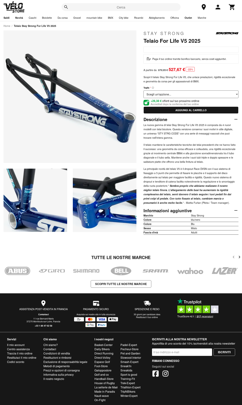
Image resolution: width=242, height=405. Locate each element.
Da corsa (63, 17)
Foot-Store (101, 366)
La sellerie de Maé (106, 387)
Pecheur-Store (129, 349)
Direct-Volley (102, 358)
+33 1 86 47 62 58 (43, 325)
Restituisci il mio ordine (21, 358)
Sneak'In (125, 366)
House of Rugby (104, 383)
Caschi (32, 17)
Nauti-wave (101, 396)
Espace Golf (102, 362)
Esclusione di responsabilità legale (65, 362)
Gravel (77, 17)
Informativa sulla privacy (58, 374)
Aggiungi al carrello (191, 110)
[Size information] (153, 87)
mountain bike (94, 17)
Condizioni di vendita (56, 353)
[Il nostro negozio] (203, 7)
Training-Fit (127, 379)
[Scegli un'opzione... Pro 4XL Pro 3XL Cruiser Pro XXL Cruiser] (190, 94)
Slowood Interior (130, 358)
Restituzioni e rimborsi (57, 358)
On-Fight (99, 400)
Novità (19, 17)
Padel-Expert (128, 345)
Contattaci (43, 314)
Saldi (7, 17)
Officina (174, 17)
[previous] (233, 257)
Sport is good (128, 374)
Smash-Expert (129, 362)
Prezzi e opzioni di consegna (61, 370)
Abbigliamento (157, 17)
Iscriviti (224, 352)
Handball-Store (104, 379)
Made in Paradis (104, 391)
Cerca (121, 7)
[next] (239, 257)
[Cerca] (66, 7)
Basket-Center (103, 345)
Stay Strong (164, 33)
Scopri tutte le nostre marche (121, 284)
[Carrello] (232, 7)
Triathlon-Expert (130, 387)
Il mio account (15, 345)
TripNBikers (127, 391)
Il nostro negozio (53, 379)
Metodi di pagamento (56, 366)
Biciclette (47, 17)
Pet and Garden (130, 353)
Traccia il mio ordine (19, 353)
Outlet (188, 17)
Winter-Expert (128, 396)
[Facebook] (155, 374)
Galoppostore (102, 370)
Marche (202, 17)
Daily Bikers (102, 349)
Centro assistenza (18, 349)
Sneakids (126, 370)
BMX (110, 17)
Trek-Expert (127, 383)
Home (7, 26)
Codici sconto (15, 362)
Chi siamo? (50, 345)
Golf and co (101, 374)
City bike (123, 17)
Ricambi (138, 17)
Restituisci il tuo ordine (147, 317)
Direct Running (103, 353)
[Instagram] (165, 374)
